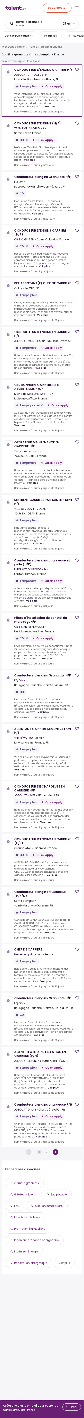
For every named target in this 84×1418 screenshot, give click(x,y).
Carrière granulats (26, 1183)
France (33, 47)
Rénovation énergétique (30, 1263)
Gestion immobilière (49, 1206)
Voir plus (49, 106)
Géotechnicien (24, 1194)
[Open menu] (77, 8)
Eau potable (59, 1194)
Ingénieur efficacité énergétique (36, 1240)
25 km (67, 24)
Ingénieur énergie (26, 1251)
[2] (55, 1152)
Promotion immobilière (30, 1229)
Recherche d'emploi (13, 47)
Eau (16, 1206)
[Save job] (77, 69)
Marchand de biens (27, 1217)
